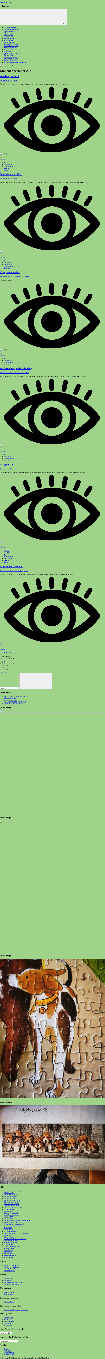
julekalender (8, 262)
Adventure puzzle (10, 31)
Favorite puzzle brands (11, 29)
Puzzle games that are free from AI (15, 62)
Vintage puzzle (9, 33)
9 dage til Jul (7, 464)
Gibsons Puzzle (9, 55)
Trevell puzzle (8, 51)
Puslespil (7, 268)
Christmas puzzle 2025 (11, 1206)
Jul (5, 162)
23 (7, 667)
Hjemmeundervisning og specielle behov (17, 1220)
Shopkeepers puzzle (10, 57)
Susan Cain (7, 1323)
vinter (6, 170)
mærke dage (8, 164)
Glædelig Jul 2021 (9, 76)
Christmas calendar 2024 (12, 1202)
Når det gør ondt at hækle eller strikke (16, 1233)
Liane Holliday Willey (11, 1269)
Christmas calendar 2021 (12, 1198)
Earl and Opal (8, 1318)
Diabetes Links (9, 1211)
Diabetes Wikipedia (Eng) (12, 1284)
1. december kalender (11, 566)
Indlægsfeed (8, 1351)
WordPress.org (9, 1354)
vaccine (6, 168)
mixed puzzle (8, 1229)
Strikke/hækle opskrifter (12, 1246)
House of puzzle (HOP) (11, 53)
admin (15, 81)
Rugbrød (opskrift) (10, 698)
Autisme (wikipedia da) (11, 1265)
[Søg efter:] (9, 688)
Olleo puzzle (8, 1235)
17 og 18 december (10, 272)
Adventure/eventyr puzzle (12, 1191)
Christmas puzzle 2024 (11, 1204)
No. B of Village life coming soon (15, 702)
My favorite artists (10, 27)
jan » (6, 672)
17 (9, 665)
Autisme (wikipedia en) (11, 1267)
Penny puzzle (8, 49)
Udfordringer (8, 558)
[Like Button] (1, 353)
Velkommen (8, 1252)
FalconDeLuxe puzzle (11, 46)
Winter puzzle (8, 40)
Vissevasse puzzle (10, 48)
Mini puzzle (8, 1228)
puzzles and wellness (11, 59)
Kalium (6, 1319)
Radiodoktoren (9, 1321)
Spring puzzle (8, 35)
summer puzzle (9, 36)
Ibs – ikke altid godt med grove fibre (16, 1310)
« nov (2, 672)
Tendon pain (8, 1325)
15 (5, 665)
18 (11, 665)
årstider (6, 551)
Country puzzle (9, 42)
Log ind (6, 1349)
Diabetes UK (8, 1280)
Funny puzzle (8, 1217)
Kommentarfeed (9, 1353)
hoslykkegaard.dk (5, 2)
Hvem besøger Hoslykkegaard (14, 1224)
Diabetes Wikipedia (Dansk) (13, 1282)
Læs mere (3, 159)
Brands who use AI (10, 60)
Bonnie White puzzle (11, 44)
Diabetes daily (8, 1278)
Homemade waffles (10, 700)
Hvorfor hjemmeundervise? (13, 1226)
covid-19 (7, 553)
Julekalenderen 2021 (11, 174)
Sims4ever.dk (8, 1294)
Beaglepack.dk (9, 1292)
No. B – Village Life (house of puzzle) (16, 696)
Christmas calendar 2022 (12, 1200)
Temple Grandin (9, 1271)
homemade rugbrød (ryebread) (14, 703)
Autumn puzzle (9, 38)
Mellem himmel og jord (11, 166)
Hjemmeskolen (9, 1302)
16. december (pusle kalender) (16, 368)
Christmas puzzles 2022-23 (13, 1207)
